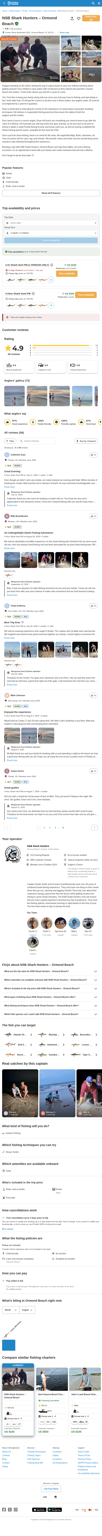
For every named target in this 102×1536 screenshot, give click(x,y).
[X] (10, 1509)
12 (63, 828)
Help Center (83, 1452)
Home (4, 11)
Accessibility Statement (89, 1473)
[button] (51, 273)
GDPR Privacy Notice (88, 1463)
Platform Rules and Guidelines (87, 1468)
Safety (5, 1466)
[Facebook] (4, 1509)
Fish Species (33, 1459)
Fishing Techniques (36, 1452)
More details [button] (7, 1229)
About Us (6, 1452)
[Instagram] (16, 1509)
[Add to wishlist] (78, 18)
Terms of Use (84, 1455)
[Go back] (4, 3)
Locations (57, 1459)
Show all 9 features (51, 193)
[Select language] (56, 1497)
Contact (5, 1463)
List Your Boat (51, 1489)
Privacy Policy (84, 1459)
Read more (9, 487)
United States (14, 11)
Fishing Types (34, 1455)
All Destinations (60, 1463)
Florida (24, 11)
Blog (4, 1459)
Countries (57, 1452)
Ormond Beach (35, 11)
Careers (6, 1455)
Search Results (49, 11)
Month (8, 1310)
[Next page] (94, 827)
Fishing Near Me (35, 1463)
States (56, 1455)
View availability (67, 273)
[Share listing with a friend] (72, 18)
